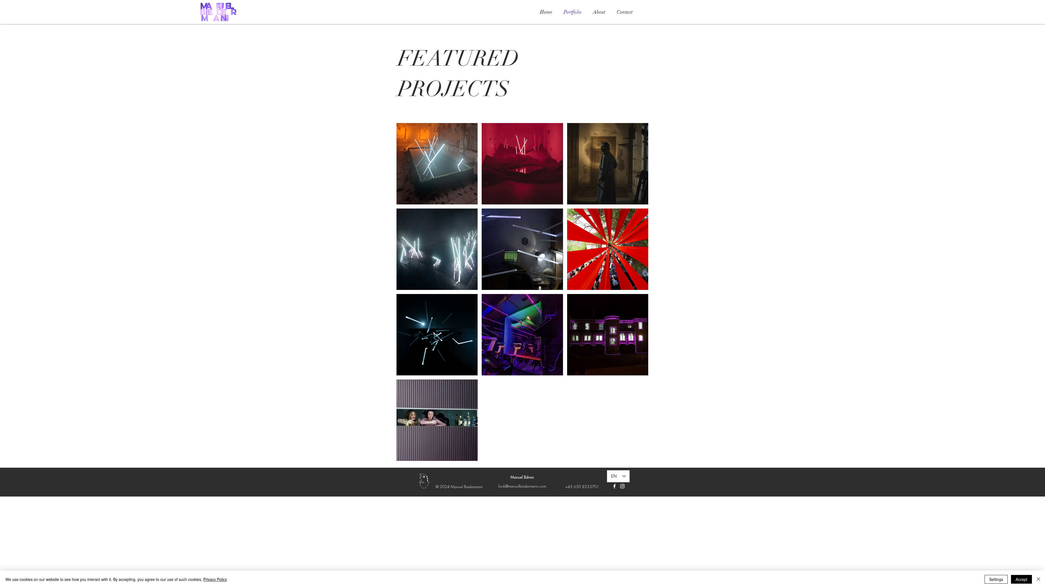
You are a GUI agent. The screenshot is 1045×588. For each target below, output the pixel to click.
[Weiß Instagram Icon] (622, 486)
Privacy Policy (215, 579)
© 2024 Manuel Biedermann (459, 486)
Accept (1021, 579)
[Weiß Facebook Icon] (614, 486)
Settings (996, 579)
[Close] (1038, 579)
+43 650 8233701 (582, 486)
